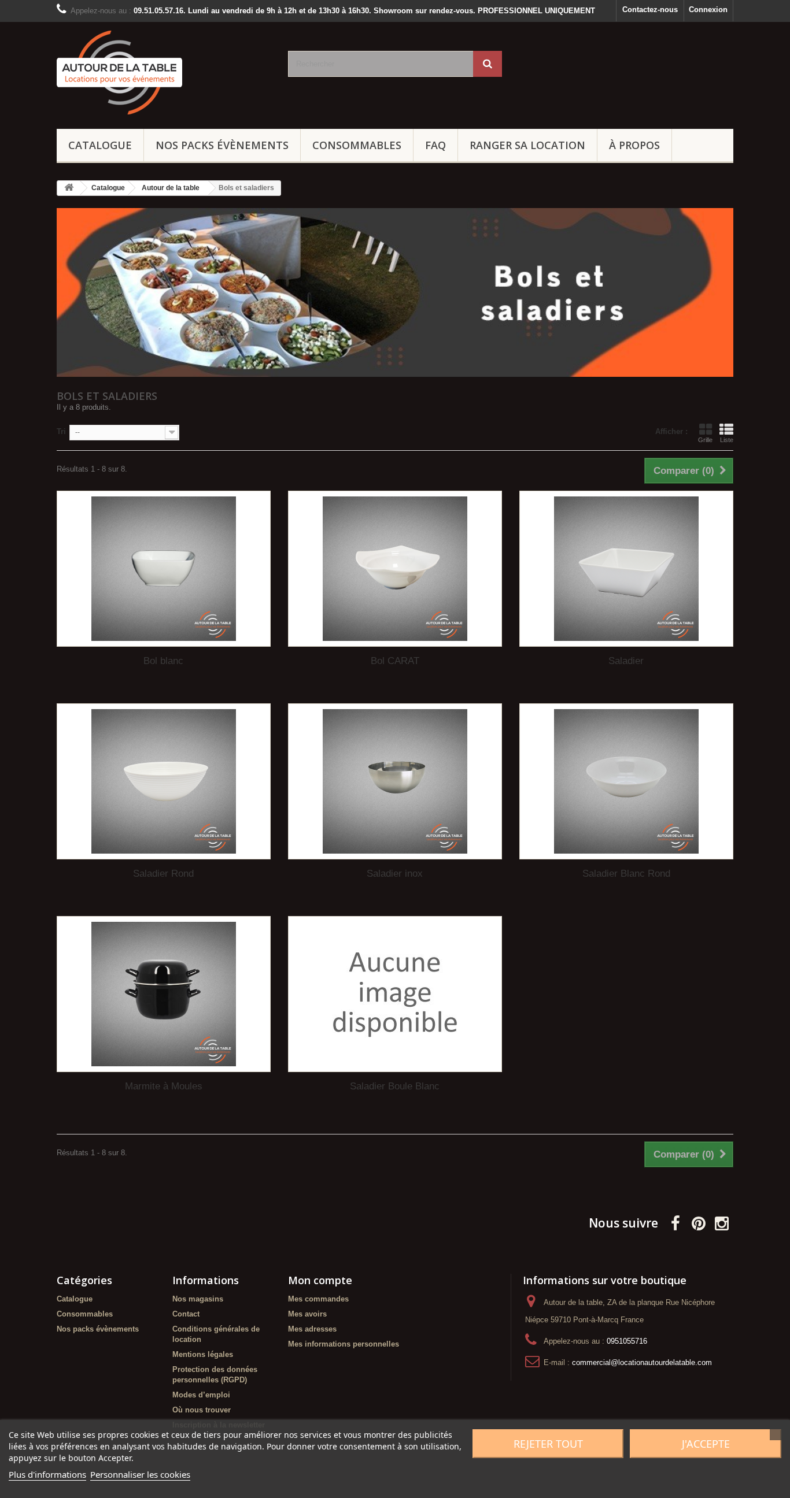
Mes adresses (312, 1329)
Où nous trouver (201, 1410)
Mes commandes (318, 1299)
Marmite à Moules (163, 1086)
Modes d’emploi (201, 1395)
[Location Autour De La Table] (164, 72)
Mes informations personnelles (343, 1344)
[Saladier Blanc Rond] (626, 781)
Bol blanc (163, 660)
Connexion (708, 9)
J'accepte (706, 1444)
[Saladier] (626, 568)
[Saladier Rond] (163, 781)
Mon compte (320, 1280)
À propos (634, 145)
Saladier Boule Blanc (395, 1086)
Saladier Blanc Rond (626, 873)
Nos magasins (197, 1299)
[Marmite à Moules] (163, 994)
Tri (61, 431)
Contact (186, 1314)
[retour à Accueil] (69, 188)
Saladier (626, 660)
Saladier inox (395, 873)
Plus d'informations (47, 1474)
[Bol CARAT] (395, 568)
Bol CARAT (395, 660)
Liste (726, 439)
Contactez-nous (650, 9)
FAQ (435, 145)
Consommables (356, 145)
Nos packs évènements (222, 145)
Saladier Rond (163, 873)
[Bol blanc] (163, 568)
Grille (705, 439)
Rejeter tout (548, 1444)
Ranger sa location (527, 145)
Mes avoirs (307, 1314)
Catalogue (100, 145)
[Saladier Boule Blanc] (395, 994)
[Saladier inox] (395, 781)
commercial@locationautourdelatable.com (642, 1362)
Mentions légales (202, 1354)
